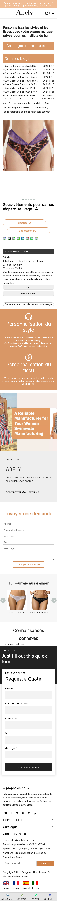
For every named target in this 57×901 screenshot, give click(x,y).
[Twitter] (17, 813)
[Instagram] (29, 813)
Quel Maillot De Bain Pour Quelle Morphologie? (28, 76)
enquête (22, 222)
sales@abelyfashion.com (22, 840)
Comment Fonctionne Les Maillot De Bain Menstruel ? (29, 94)
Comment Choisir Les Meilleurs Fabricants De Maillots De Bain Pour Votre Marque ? (29, 72)
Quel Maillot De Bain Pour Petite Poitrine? (24, 87)
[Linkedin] (5, 813)
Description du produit (16, 251)
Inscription (49, 26)
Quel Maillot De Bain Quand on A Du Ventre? (26, 91)
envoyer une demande (29, 564)
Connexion (49, 21)
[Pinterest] (35, 813)
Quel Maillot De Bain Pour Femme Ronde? (25, 80)
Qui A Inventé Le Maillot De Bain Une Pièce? (26, 69)
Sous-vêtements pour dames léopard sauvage (28, 304)
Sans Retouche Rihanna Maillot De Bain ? (24, 98)
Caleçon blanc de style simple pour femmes (17, 612)
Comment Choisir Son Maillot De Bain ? (23, 65)
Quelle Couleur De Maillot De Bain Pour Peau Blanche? (29, 83)
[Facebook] (11, 813)
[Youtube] (23, 813)
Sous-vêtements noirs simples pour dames (40, 612)
